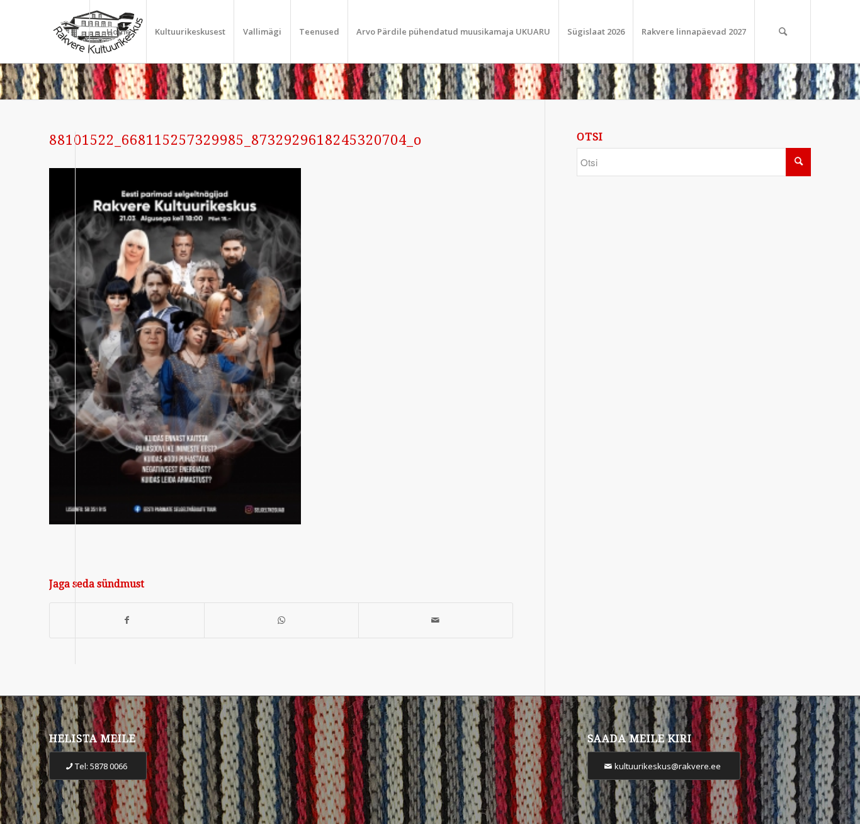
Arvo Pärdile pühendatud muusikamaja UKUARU (453, 31)
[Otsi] (782, 31)
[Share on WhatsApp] (281, 620)
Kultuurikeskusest (190, 31)
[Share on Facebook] (127, 620)
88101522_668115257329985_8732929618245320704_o (235, 140)
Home (118, 31)
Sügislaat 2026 (596, 31)
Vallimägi (262, 31)
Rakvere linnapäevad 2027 (694, 31)
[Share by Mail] (435, 620)
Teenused (319, 31)
